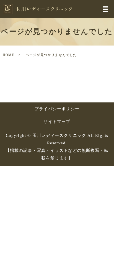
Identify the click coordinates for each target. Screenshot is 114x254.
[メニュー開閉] (105, 9)
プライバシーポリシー (57, 109)
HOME (8, 55)
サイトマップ (56, 121)
